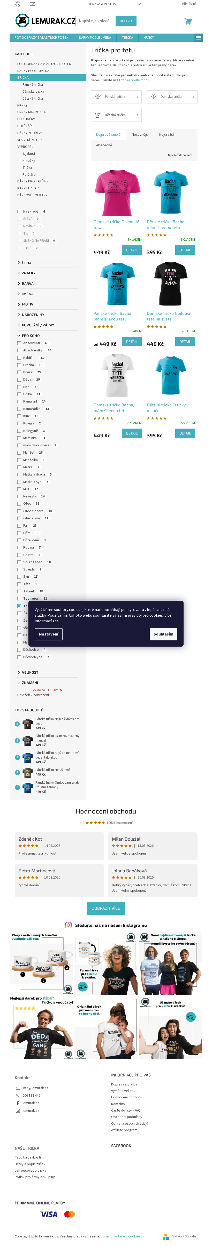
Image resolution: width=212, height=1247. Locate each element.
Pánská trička (32, 84)
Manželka (33, 460)
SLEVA (31, 218)
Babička (33, 357)
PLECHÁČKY (26, 119)
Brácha (32, 365)
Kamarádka (36, 409)
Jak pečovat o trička (30, 1170)
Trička (27, 167)
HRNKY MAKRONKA (31, 112)
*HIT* (30, 248)
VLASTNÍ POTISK (30, 140)
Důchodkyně (36, 657)
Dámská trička (33, 91)
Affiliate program (124, 1130)
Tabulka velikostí (28, 1157)
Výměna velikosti (124, 1090)
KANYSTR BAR (28, 188)
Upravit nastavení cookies (121, 1236)
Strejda (32, 569)
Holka (31, 394)
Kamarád (34, 401)
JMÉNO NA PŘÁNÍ (39, 240)
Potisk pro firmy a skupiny (35, 1177)
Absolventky (37, 350)
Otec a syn (35, 518)
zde (55, 621)
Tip (28, 233)
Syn (30, 576)
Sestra (31, 555)
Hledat (126, 21)
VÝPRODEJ (25, 146)
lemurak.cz (30, 1103)
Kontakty (118, 1104)
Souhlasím (163, 634)
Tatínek (33, 591)
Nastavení (48, 634)
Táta (30, 584)
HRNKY (22, 105)
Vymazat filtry (45, 690)
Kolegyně (34, 430)
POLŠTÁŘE (25, 126)
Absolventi (35, 343)
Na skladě (34, 211)
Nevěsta (34, 496)
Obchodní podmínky (126, 1117)
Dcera (32, 372)
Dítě (29, 387)
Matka (31, 467)
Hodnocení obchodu (106, 811)
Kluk (30, 416)
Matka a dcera (37, 474)
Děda (31, 379)
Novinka (32, 226)
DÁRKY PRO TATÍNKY (33, 181)
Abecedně (104, 145)
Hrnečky (28, 160)
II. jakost (28, 153)
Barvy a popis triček (30, 1164)
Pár (30, 525)
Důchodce (34, 649)
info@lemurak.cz (35, 1088)
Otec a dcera (37, 511)
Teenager (35, 598)
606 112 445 (31, 1095)
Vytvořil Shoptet (185, 1236)
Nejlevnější (140, 134)
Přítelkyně (34, 540)
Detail (132, 250)
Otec (31, 503)
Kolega (32, 423)
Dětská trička (32, 98)
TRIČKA (23, 77)
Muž (30, 489)
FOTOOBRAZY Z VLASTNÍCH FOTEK (44, 64)
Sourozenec (37, 562)
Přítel (30, 533)
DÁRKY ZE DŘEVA (30, 133)
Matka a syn (35, 482)
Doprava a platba (101, 4)
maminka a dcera (39, 445)
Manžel (33, 452)
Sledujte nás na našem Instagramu (111, 925)
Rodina (32, 547)
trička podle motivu (136, 80)
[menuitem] (42, 38)
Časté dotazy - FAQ (126, 1110)
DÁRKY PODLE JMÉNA (33, 71)
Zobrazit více (106, 908)
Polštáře (29, 174)
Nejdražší (166, 134)
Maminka (34, 438)
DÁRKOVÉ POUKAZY (32, 195)
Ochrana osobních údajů (129, 1123)
